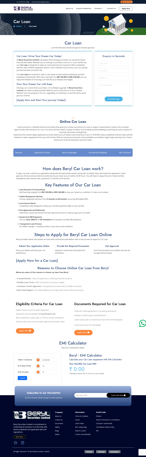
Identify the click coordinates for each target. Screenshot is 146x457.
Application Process (42, 152)
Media (57, 434)
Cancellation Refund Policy (105, 427)
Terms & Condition (81, 416)
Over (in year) (23, 372)
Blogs (57, 431)
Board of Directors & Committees (108, 420)
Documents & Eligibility (98, 152)
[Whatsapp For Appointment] (143, 323)
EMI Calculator (125, 152)
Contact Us (59, 420)
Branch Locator (80, 431)
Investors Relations (83, 8)
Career (77, 420)
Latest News (79, 423)
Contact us (111, 8)
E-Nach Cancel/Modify (83, 434)
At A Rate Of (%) (24, 366)
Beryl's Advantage (69, 152)
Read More (19, 437)
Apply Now (126, 8)
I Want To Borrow (25, 360)
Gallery (57, 427)
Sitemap (101, 452)
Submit (22, 378)
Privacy (89, 452)
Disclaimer (115, 452)
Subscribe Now (117, 395)
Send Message (113, 99)
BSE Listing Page (81, 427)
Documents (59, 423)
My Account (127, 2)
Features (18, 152)
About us (69, 8)
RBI (97, 431)
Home (18, 26)
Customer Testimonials (104, 423)
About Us (58, 416)
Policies (98, 416)
